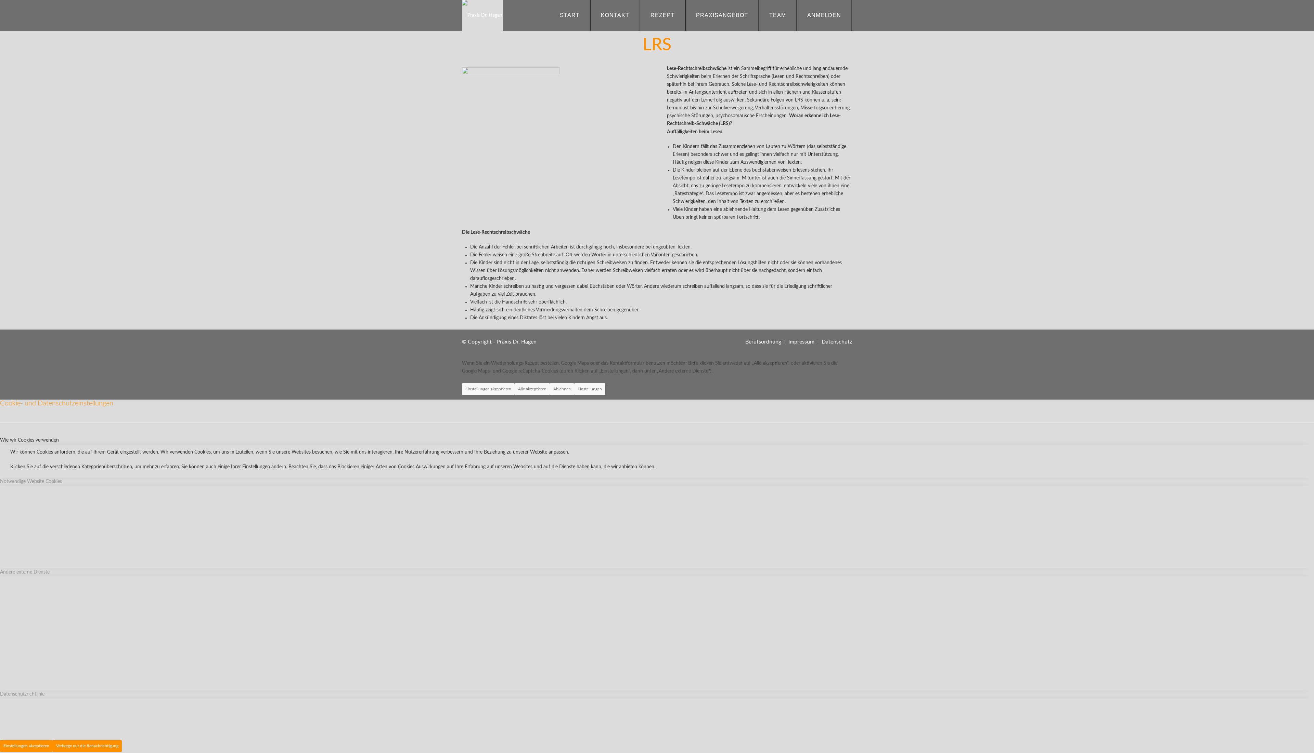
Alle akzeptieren (532, 389)
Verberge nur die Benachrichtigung (87, 746)
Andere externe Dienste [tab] (25, 572)
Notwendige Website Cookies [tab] (31, 481)
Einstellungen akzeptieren (488, 389)
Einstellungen (590, 389)
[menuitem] (570, 15)
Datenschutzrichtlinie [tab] (22, 694)
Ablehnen (562, 389)
